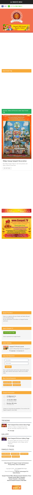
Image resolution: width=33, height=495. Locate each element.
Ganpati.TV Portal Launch (17, 347)
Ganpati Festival (16, 384)
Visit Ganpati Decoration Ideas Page (19, 425)
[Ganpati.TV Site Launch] (5, 348)
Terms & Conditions (20, 464)
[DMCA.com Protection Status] (16, 485)
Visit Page (7, 168)
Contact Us (20, 463)
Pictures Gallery (16, 382)
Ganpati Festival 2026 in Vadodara (16, 477)
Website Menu (17, 2)
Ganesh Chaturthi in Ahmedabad (17, 478)
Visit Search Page (10, 332)
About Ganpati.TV (8, 463)
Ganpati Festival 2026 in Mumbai (10, 475)
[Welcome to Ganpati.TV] (16, 209)
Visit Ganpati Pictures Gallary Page (18, 438)
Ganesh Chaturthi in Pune (24, 475)
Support (15, 463)
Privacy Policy (11, 464)
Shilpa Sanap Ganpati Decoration (15, 161)
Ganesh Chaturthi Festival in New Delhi (16, 480)
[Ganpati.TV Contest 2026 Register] (16, 25)
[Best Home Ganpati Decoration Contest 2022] (16, 216)
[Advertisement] (16, 51)
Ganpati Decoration (6, 456)
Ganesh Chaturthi (7, 384)
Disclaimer (26, 463)
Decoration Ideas (7, 382)
